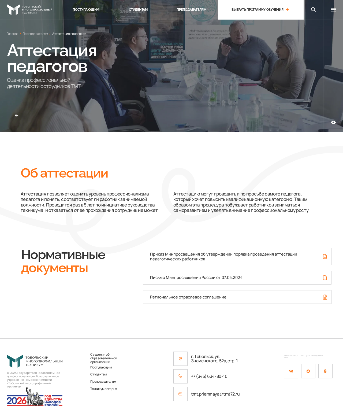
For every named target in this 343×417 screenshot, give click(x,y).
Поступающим (100, 367)
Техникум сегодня (103, 389)
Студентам (98, 374)
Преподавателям (103, 381)
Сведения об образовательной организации (103, 358)
